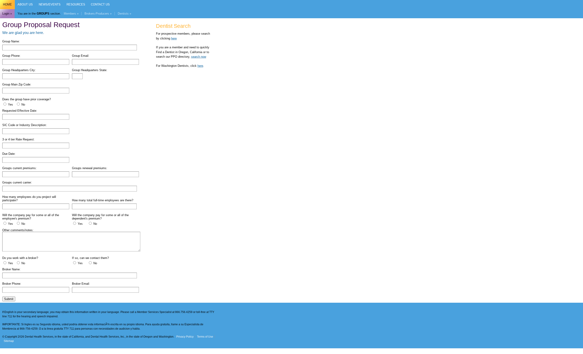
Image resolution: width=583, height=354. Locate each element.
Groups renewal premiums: (89, 168)
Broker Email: (81, 283)
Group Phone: (11, 55)
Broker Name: (11, 269)
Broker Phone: (11, 283)
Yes (10, 104)
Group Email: (80, 55)
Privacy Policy (185, 336)
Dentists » (124, 13)
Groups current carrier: (17, 182)
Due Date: (8, 153)
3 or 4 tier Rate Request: (18, 139)
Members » (71, 13)
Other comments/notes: (17, 230)
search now (198, 56)
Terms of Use (205, 336)
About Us (25, 4)
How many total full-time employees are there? (102, 200)
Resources (75, 4)
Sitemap (9, 341)
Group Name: (11, 41)
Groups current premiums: (19, 168)
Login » (7, 13)
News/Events (50, 4)
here (174, 38)
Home (7, 4)
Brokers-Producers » (98, 13)
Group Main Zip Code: (16, 84)
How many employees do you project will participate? (29, 198)
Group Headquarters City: (19, 70)
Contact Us (100, 4)
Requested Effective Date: (19, 110)
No (22, 104)
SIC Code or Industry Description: (24, 125)
